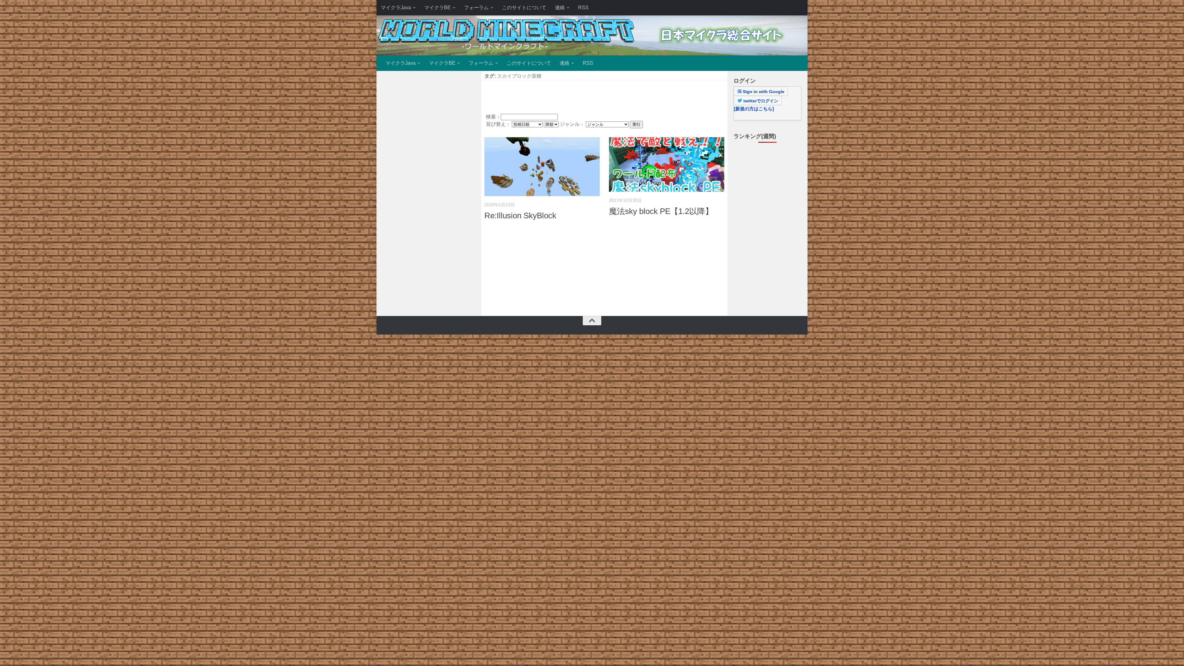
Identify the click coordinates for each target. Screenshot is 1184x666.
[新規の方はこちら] (754, 108)
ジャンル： (573, 124)
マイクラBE (437, 7)
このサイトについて (524, 7)
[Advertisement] (604, 95)
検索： (493, 116)
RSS (583, 7)
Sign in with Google (763, 91)
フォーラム (476, 7)
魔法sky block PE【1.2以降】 (661, 211)
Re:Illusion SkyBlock (520, 215)
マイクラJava (396, 7)
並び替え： (499, 124)
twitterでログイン (760, 100)
